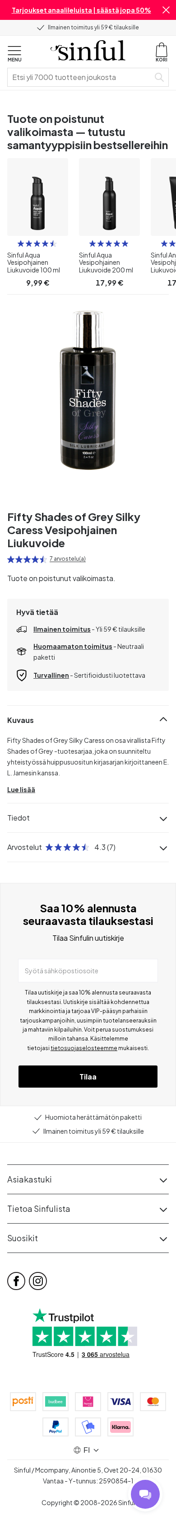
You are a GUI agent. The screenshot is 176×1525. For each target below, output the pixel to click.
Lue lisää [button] (21, 789)
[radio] (21, 243)
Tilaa (88, 1076)
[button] (166, 10)
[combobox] (80, 77)
